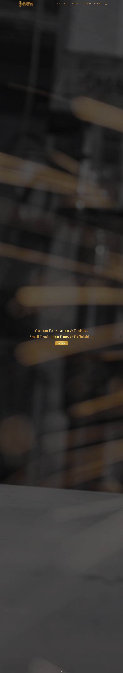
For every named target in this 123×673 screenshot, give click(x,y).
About (66, 4)
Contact (98, 4)
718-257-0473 (61, 343)
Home (59, 4)
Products (76, 4)
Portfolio (87, 4)
